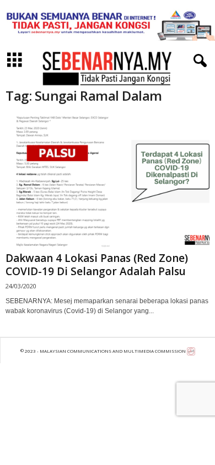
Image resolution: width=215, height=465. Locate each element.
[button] (198, 61)
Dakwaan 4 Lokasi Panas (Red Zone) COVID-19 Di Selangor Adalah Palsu (97, 264)
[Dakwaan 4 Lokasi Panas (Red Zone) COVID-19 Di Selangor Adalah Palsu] (107, 181)
